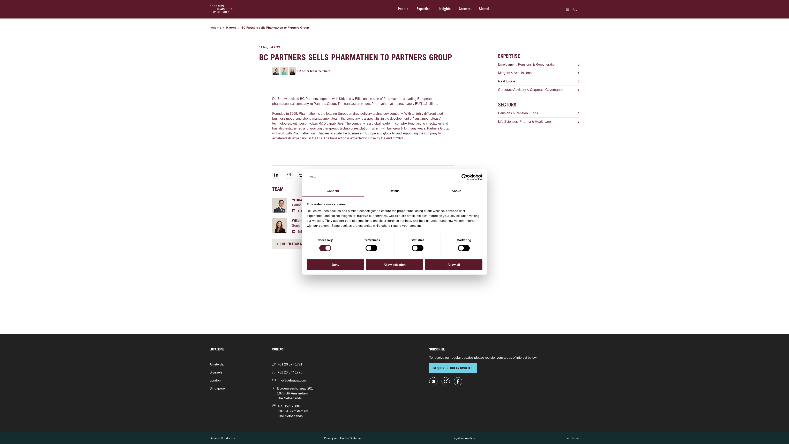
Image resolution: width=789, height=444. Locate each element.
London (215, 380)
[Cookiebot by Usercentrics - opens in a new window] (464, 177)
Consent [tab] (333, 191)
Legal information (463, 438)
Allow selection (395, 264)
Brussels (216, 372)
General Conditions (222, 438)
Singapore (217, 388)
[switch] (371, 248)
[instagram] (446, 381)
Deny (335, 264)
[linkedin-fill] (433, 381)
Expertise (423, 9)
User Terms (571, 438)
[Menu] (567, 9)
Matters (231, 27)
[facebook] (458, 381)
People (403, 9)
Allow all (454, 264)
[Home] (222, 9)
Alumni (484, 9)
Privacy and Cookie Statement (343, 438)
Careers (465, 9)
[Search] (575, 9)
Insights (445, 9)
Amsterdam (218, 364)
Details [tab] (395, 191)
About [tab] (456, 191)
